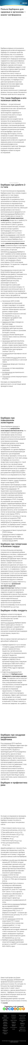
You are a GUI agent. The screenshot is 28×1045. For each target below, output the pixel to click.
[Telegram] (9, 1008)
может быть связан (18, 470)
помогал (11, 940)
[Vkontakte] (12, 1008)
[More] (23, 1008)
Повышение (6, 376)
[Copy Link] (20, 1008)
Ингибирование (7, 372)
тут (13, 316)
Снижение (5, 334)
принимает (10, 979)
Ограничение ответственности (18, 1041)
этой (7, 197)
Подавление (6, 364)
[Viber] (7, 1008)
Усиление (5, 326)
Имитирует (5, 328)
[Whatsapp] (4, 1008)
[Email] (17, 1008)
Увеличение (6, 341)
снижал (16, 480)
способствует (13, 860)
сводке (4, 447)
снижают (10, 556)
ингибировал (13, 657)
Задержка (5, 322)
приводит (16, 426)
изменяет (12, 699)
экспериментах (7, 270)
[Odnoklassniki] (15, 1008)
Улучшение (5, 368)
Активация (5, 347)
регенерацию (10, 276)
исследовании (10, 214)
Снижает (5, 875)
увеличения (11, 919)
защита (15, 358)
